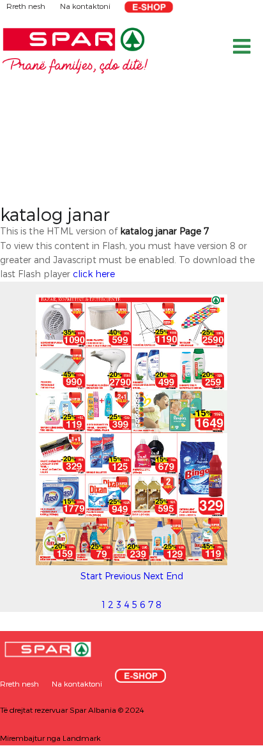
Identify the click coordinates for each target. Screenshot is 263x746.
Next (153, 575)
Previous (122, 575)
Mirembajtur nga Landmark (50, 737)
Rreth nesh (26, 5)
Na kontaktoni (85, 5)
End (174, 575)
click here (94, 273)
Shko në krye (228, 731)
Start (91, 575)
